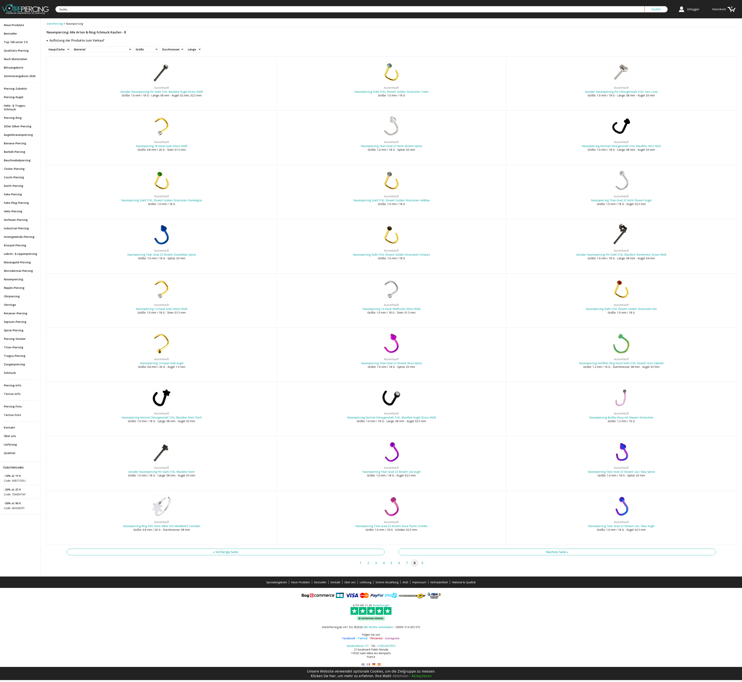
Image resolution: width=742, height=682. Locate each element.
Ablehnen (400, 675)
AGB (405, 582)
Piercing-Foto (13, 406)
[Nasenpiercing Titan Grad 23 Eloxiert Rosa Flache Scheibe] (391, 518)
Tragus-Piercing (14, 356)
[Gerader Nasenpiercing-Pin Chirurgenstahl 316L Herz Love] (621, 83)
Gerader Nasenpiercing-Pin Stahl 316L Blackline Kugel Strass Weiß (161, 92)
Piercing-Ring (13, 118)
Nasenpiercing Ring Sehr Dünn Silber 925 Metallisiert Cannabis (161, 526)
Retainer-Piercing (15, 313)
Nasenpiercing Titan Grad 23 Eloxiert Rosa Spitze (391, 363)
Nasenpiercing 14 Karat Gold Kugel (161, 363)
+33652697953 (386, 646)
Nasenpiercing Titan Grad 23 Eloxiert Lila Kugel (391, 472)
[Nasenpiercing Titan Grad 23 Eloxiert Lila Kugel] (391, 463)
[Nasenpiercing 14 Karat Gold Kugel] (161, 355)
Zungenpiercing (14, 364)
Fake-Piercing (13, 194)
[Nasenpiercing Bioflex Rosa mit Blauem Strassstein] (621, 409)
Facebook (348, 638)
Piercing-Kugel (13, 97)
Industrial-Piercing (16, 228)
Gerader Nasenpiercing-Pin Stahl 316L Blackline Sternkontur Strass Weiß (621, 254)
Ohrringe (10, 305)
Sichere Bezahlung (386, 582)
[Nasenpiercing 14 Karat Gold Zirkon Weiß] (161, 301)
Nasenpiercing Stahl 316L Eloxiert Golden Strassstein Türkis (391, 92)
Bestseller (10, 33)
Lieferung (10, 444)
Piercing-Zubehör (15, 88)
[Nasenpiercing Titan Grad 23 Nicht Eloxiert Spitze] (391, 138)
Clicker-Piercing (14, 169)
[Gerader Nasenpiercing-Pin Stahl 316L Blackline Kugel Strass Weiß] (161, 83)
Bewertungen (381, 605)
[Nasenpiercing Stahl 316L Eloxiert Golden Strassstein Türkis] (391, 83)
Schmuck (10, 373)
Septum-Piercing (15, 322)
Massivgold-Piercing (17, 262)
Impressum (419, 582)
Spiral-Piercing (13, 330)
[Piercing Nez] (368, 664)
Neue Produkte (14, 25)
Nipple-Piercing (14, 288)
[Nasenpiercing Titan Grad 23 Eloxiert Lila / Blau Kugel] (621, 518)
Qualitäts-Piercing (16, 50)
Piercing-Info (12, 385)
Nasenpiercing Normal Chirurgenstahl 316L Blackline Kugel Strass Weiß (391, 417)
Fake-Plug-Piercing (16, 203)
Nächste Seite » (557, 552)
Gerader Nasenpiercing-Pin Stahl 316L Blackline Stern (161, 472)
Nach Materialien (15, 59)
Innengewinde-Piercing (19, 237)
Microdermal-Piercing (18, 271)
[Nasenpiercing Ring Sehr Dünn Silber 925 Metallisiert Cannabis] (161, 518)
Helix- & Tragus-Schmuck (15, 107)
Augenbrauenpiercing (18, 135)
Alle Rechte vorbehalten (378, 627)
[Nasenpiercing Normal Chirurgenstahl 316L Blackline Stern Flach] (161, 409)
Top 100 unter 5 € (16, 42)
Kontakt (9, 427)
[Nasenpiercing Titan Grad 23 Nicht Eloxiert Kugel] (621, 192)
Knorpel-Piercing (15, 245)
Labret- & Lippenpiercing (20, 254)
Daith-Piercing (13, 186)
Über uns (10, 436)
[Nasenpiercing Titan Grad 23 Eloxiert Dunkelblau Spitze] (161, 246)
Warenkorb (719, 9)
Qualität (9, 453)
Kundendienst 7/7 (357, 646)
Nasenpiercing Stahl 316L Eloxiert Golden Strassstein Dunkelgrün (161, 200)
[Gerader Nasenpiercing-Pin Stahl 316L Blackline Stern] (161, 463)
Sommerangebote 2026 (19, 76)
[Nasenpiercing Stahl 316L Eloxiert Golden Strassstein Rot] (621, 301)
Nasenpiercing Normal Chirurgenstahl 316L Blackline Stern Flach (162, 417)
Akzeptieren (421, 675)
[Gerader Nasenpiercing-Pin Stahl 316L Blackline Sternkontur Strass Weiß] (621, 246)
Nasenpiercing (13, 279)
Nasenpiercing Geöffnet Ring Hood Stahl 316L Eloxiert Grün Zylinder (621, 363)
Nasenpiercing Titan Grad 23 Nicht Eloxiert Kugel (621, 200)
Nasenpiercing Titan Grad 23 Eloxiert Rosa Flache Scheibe (391, 526)
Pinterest (376, 638)
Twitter (363, 638)
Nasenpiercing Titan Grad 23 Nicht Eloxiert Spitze (391, 146)
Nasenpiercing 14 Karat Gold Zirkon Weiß (161, 309)
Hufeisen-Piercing (16, 220)
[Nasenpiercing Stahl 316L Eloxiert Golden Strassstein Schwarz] (391, 246)
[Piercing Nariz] (379, 664)
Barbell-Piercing (14, 152)
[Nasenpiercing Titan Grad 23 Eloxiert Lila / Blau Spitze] (621, 463)
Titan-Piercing (13, 347)
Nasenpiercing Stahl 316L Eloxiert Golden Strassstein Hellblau (391, 200)
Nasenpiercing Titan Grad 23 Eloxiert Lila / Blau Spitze (621, 472)
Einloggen (693, 9)
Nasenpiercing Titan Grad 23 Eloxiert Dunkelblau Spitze (161, 254)
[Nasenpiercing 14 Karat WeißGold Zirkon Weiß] (391, 301)
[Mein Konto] (681, 12)
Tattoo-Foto (12, 415)
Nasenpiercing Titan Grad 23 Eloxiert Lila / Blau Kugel (621, 526)
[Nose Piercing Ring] (363, 664)
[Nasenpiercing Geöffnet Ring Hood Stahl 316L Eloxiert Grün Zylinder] (621, 355)
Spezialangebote (276, 582)
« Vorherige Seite (225, 552)
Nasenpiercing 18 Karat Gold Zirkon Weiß (161, 146)
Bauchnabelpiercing (17, 160)
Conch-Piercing (14, 177)
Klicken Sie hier (323, 675)
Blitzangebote (13, 67)
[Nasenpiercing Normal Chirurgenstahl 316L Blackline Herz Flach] (621, 138)
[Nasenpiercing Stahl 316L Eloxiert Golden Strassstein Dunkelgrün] (161, 192)
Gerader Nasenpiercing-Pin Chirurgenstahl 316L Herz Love (621, 92)
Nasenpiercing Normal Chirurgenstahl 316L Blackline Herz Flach (621, 146)
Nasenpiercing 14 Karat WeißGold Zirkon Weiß (391, 309)
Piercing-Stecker (15, 339)
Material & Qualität (464, 582)
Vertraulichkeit (439, 582)
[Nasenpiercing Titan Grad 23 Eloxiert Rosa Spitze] (391, 355)
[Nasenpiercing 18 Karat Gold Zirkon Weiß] (161, 138)
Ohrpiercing (12, 296)
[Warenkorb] (731, 12)
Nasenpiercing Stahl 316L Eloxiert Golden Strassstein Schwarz (391, 254)
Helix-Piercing (13, 211)
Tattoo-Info (12, 394)
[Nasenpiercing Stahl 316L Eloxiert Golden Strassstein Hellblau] (391, 192)
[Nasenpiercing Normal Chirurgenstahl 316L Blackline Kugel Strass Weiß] (391, 409)
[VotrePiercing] (25, 13)
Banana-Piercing (15, 143)
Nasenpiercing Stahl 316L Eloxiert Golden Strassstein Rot (621, 309)
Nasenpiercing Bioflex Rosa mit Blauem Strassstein (621, 417)
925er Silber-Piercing (17, 126)
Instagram (392, 638)
